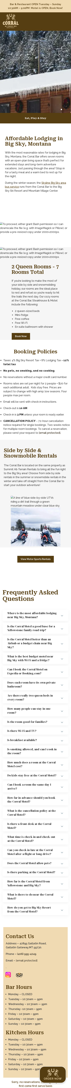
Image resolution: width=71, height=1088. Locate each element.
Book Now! (56, 8)
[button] (61, 109)
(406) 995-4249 (26, 954)
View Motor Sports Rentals (36, 559)
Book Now (21, 336)
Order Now (53, 1078)
